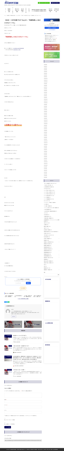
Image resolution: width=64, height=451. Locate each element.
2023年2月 (45, 137)
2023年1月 (45, 139)
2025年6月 (45, 88)
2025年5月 (45, 90)
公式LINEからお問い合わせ (44, 2)
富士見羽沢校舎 (46, 236)
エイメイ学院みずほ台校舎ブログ (49, 193)
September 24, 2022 (16, 49)
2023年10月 (45, 123)
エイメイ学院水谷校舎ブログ (48, 195)
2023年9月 (45, 125)
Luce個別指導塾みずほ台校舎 (48, 186)
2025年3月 (45, 94)
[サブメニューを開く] (59, 238)
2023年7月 (45, 128)
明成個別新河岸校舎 (47, 250)
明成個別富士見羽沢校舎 (47, 248)
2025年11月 (45, 80)
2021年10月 (45, 165)
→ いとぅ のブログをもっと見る (23, 298)
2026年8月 (45, 64)
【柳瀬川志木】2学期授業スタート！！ (50, 36)
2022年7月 (45, 149)
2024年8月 (45, 106)
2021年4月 (45, 175)
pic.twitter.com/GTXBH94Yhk (18, 48)
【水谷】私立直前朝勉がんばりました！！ (51, 41)
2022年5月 (45, 153)
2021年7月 (45, 170)
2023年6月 (45, 130)
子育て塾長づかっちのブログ (48, 235)
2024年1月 (45, 118)
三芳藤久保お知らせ (47, 216)
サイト (5, 410)
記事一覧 (13, 316)
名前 (5, 399)
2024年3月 (45, 114)
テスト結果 (45, 204)
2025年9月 (45, 83)
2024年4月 (45, 113)
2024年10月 (45, 102)
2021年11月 (45, 163)
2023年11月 (45, 121)
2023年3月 (45, 135)
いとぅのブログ (17, 25)
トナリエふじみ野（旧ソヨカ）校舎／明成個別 (50, 207)
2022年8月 (45, 147)
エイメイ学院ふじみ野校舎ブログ (49, 192)
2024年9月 (45, 104)
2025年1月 (45, 97)
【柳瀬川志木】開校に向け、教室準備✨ (50, 39)
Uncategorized (46, 188)
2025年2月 (45, 95)
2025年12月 (45, 78)
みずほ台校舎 (46, 214)
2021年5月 (45, 173)
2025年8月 (45, 85)
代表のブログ (46, 222)
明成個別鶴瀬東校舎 (47, 255)
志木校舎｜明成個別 (47, 238)
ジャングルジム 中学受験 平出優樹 (49, 202)
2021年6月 (45, 172)
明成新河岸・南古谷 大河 (47, 257)
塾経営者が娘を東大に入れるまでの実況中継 (50, 231)
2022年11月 (45, 142)
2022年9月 (45, 146)
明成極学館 (45, 259)
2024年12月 (45, 99)
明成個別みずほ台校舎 (47, 243)
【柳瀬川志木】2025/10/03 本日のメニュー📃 (51, 35)
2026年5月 (45, 69)
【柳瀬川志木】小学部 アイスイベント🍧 (51, 38)
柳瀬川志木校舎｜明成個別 (48, 261)
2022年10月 (45, 144)
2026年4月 (45, 71)
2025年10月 (45, 81)
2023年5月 (45, 132)
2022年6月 (45, 151)
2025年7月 (45, 87)
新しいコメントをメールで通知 (9, 419)
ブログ (45, 212)
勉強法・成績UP (46, 226)
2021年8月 (45, 168)
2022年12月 (45, 140)
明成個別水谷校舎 (23, 25)
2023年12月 (45, 120)
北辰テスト (45, 228)
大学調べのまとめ (46, 233)
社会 (44, 264)
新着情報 (45, 240)
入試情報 (45, 224)
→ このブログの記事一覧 (51, 29)
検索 (44, 272)
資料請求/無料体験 (56, 2)
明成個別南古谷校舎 (47, 247)
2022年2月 (45, 158)
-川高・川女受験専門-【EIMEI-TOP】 (49, 183)
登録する (28, 283)
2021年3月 (45, 177)
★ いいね (23, 288)
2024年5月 (45, 111)
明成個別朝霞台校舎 (47, 252)
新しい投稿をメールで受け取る (9, 424)
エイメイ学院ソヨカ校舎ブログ (48, 190)
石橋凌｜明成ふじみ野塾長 (48, 262)
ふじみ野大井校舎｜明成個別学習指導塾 (50, 211)
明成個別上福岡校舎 (47, 245)
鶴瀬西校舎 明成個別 (47, 269)
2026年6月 (45, 68)
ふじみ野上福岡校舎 (47, 209)
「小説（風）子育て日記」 (48, 185)
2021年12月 (45, 161)
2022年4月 (45, 154)
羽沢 (44, 266)
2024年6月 (45, 109)
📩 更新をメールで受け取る (52, 27)
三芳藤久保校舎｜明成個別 (48, 218)
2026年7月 (45, 66)
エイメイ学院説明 (46, 197)
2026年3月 (45, 73)
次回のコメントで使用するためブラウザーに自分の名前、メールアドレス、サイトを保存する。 (21, 415)
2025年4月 (45, 92)
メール (6, 404)
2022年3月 (45, 156)
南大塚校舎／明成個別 (47, 229)
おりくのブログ (46, 200)
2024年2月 (45, 116)
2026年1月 (45, 76)
